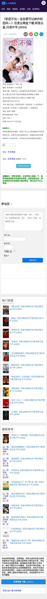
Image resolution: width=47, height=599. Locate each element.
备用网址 (36, 9)
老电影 (22, 9)
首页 (3, 9)
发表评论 (32, 260)
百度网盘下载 (23, 582)
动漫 (29, 9)
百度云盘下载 (8, 591)
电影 (8, 9)
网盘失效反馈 (23, 166)
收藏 (25, 34)
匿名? (6, 256)
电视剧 (15, 9)
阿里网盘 (17, 591)
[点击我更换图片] (8, 251)
